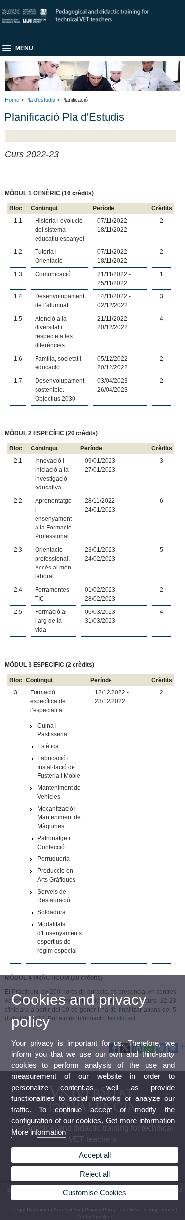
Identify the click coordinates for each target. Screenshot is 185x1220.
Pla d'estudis (40, 100)
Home (12, 100)
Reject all (95, 1174)
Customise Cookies (94, 1192)
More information (38, 1132)
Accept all (95, 1155)
